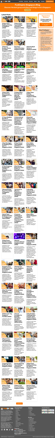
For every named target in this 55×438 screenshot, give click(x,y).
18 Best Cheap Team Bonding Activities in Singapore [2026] (7, 387)
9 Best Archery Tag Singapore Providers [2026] (6, 340)
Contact (17, 412)
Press (17, 416)
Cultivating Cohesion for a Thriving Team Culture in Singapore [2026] (31, 192)
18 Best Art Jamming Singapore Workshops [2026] (30, 269)
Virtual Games (31, 413)
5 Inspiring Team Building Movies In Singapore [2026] (7, 365)
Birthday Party (31, 425)
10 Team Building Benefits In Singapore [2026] (7, 118)
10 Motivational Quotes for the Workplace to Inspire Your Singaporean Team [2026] (18, 120)
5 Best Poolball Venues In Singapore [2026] (31, 48)
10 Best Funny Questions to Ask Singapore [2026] (7, 242)
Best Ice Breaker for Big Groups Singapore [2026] (31, 340)
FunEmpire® (5, 436)
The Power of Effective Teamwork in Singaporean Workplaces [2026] (18, 193)
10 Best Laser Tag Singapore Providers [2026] (7, 315)
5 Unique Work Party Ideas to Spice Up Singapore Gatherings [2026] (18, 96)
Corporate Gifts (32, 430)
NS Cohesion (31, 420)
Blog (17, 421)
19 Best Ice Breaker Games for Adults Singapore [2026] (7, 49)
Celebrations (31, 419)
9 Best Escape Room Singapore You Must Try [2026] (19, 269)
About (17, 411)
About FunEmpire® (19, 407)
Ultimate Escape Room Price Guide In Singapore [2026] (7, 191)
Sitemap (17, 426)
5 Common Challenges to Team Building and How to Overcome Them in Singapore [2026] (19, 218)
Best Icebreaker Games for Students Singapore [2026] (31, 26)
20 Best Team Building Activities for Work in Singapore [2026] (31, 366)
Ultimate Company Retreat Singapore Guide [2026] (19, 242)
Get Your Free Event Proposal (46, 25)
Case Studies (18, 415)
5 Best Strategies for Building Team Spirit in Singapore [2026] (7, 145)
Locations (17, 419)
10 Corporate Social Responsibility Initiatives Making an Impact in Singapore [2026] (19, 342)
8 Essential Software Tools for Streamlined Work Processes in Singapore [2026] (31, 120)
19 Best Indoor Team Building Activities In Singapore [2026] (19, 26)
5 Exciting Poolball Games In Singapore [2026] (7, 71)
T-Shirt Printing (31, 429)
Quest (30, 411)
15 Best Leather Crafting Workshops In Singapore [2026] (19, 292)
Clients (17, 417)
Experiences (18, 410)
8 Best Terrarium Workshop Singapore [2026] (7, 291)
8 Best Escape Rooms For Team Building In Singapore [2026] (19, 168)
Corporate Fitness (32, 423)
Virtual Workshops (32, 415)
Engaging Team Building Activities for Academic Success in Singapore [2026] (7, 269)
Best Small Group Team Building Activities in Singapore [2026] (19, 366)
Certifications (18, 418)
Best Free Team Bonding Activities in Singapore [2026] (32, 387)
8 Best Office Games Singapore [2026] (31, 215)
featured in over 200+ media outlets (46, 47)
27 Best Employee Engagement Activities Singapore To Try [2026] (7, 168)
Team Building (27, 9)
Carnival (30, 424)
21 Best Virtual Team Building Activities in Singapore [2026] (19, 145)
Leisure (30, 412)
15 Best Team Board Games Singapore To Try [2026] (7, 94)
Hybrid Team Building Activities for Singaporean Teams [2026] (7, 216)
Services (30, 417)
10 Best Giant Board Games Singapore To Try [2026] (31, 71)
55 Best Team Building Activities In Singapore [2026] (7, 26)
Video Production (32, 428)
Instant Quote (50, 1)
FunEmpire (42, 31)
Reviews (17, 413)
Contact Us (17, 428)
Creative (30, 410)
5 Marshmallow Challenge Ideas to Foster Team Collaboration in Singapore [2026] (31, 316)
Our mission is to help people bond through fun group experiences (46, 35)
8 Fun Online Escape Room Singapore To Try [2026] (31, 145)
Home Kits (31, 426)
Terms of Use (18, 422)
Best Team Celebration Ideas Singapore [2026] (19, 48)
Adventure (31, 408)
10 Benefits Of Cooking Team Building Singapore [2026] (31, 242)
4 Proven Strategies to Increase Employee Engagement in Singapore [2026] (31, 293)
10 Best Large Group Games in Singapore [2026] (19, 387)
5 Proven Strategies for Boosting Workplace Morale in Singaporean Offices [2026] (18, 318)
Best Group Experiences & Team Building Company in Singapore (43, 436)
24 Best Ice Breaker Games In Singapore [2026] (32, 167)
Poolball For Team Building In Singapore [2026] (19, 71)
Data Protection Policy (19, 423)
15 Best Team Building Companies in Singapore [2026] (31, 94)
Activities (17, 408)
